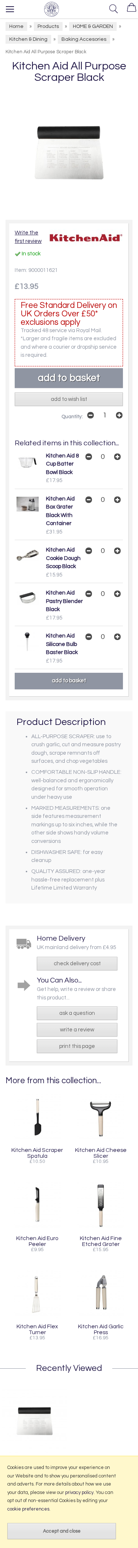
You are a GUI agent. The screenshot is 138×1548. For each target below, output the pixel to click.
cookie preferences (28, 1509)
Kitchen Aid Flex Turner (37, 1329)
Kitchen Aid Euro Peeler (37, 1241)
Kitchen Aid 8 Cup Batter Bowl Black (62, 464)
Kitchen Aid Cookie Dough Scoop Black (63, 558)
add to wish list (69, 399)
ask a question (77, 1013)
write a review (77, 1029)
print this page (77, 1046)
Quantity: (72, 416)
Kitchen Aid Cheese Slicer (101, 1153)
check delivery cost (77, 963)
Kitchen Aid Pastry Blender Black (64, 601)
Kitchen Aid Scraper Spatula (37, 1153)
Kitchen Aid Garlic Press (101, 1329)
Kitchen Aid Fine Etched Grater (101, 1241)
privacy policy (79, 1492)
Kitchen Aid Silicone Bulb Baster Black (62, 644)
